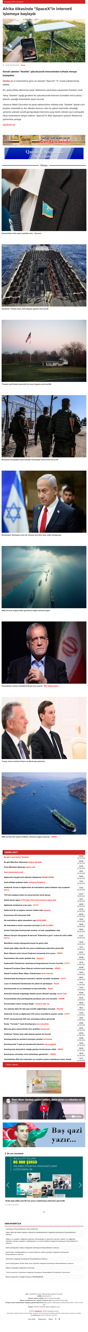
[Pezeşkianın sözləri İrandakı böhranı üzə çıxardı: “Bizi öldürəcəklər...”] (44, 652)
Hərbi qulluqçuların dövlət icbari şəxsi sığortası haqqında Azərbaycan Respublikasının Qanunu (40, 1263)
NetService (36, 1315)
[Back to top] (81, 1325)
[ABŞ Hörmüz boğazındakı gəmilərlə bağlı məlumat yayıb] (44, 577)
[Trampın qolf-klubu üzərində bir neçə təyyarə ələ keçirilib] (44, 351)
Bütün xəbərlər (12, 1065)
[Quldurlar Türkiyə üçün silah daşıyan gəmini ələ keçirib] (44, 275)
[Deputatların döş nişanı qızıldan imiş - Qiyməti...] (44, 200)
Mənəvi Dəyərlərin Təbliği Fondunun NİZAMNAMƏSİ (24, 1277)
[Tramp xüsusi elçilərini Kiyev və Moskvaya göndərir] (44, 728)
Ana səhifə (31, 1319)
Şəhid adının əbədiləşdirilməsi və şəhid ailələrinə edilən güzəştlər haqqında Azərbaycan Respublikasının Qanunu (37, 1253)
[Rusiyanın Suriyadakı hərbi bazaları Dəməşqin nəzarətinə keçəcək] (44, 426)
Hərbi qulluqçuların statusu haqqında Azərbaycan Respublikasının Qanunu (32, 1248)
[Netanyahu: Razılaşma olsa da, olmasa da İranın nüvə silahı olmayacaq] (44, 502)
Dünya (23, 65)
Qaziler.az (8, 81)
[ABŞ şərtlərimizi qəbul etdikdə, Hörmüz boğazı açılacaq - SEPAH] (44, 803)
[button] (7, 1185)
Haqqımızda (42, 1319)
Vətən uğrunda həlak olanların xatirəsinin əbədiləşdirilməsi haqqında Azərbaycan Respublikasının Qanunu (41, 1233)
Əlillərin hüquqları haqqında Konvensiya (20, 1268)
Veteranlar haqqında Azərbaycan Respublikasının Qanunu (26, 1259)
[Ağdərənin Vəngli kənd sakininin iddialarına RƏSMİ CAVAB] (44, 1177)
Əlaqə (51, 1319)
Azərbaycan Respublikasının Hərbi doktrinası (22, 1229)
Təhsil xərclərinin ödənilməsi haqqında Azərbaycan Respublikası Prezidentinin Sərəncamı (38, 1272)
